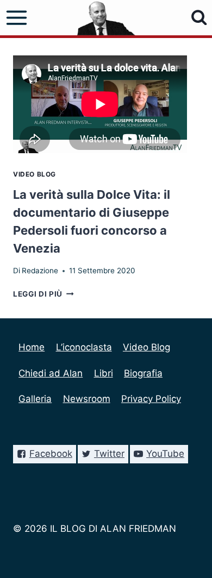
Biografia (143, 373)
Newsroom (86, 398)
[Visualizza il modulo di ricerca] (199, 17)
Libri (103, 373)
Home (31, 347)
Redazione (40, 270)
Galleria (35, 398)
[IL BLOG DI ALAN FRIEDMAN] (106, 17)
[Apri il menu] (17, 18)
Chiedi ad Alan (50, 373)
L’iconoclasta (84, 347)
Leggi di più (43, 294)
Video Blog (34, 174)
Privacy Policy (151, 398)
